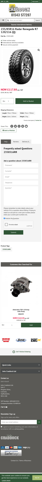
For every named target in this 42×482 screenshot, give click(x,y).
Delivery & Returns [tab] (26, 142)
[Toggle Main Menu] (3, 20)
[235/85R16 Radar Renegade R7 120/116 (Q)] (21, 66)
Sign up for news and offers (10, 417)
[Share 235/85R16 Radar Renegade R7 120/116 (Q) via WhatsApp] (19, 126)
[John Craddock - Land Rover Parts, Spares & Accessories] (21, 8)
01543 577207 (21, 15)
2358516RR (7, 249)
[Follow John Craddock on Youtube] (6, 407)
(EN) (7, 1)
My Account (35, 1)
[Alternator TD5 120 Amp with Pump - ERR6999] (21, 287)
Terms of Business (25, 460)
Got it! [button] (37, 478)
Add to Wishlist (9, 130)
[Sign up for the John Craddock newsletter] (39, 422)
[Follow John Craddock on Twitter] (3, 407)
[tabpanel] (21, 193)
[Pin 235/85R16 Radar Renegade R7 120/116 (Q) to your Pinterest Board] (22, 126)
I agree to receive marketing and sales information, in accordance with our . (19, 428)
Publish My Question (12, 218)
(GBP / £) (3, 1)
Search (37, 20)
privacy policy (19, 429)
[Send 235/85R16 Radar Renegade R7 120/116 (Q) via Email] (26, 126)
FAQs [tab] (6, 142)
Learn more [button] (6, 480)
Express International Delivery (21, 25)
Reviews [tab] (16, 142)
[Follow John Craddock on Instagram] (4, 407)
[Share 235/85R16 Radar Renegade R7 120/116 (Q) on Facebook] (11, 126)
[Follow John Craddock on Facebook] (1, 407)
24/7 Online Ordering (22, 352)
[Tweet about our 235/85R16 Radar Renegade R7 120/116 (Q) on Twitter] (15, 126)
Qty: (4, 101)
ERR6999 (21, 312)
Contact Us (38, 120)
